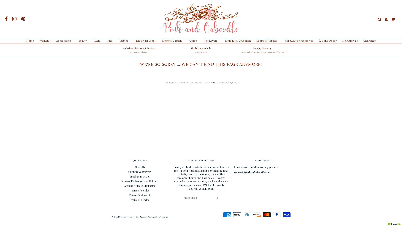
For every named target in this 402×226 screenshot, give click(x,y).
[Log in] (385, 19)
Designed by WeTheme (157, 216)
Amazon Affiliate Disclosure (139, 185)
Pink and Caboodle (119, 216)
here (212, 82)
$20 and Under (328, 40)
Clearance (369, 40)
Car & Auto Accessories (299, 40)
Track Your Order (140, 176)
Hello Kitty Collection (238, 40)
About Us (140, 167)
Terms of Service (139, 190)
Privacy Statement (139, 195)
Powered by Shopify (137, 216)
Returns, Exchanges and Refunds (140, 181)
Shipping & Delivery (139, 171)
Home (30, 40)
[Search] (378, 19)
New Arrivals (350, 40)
